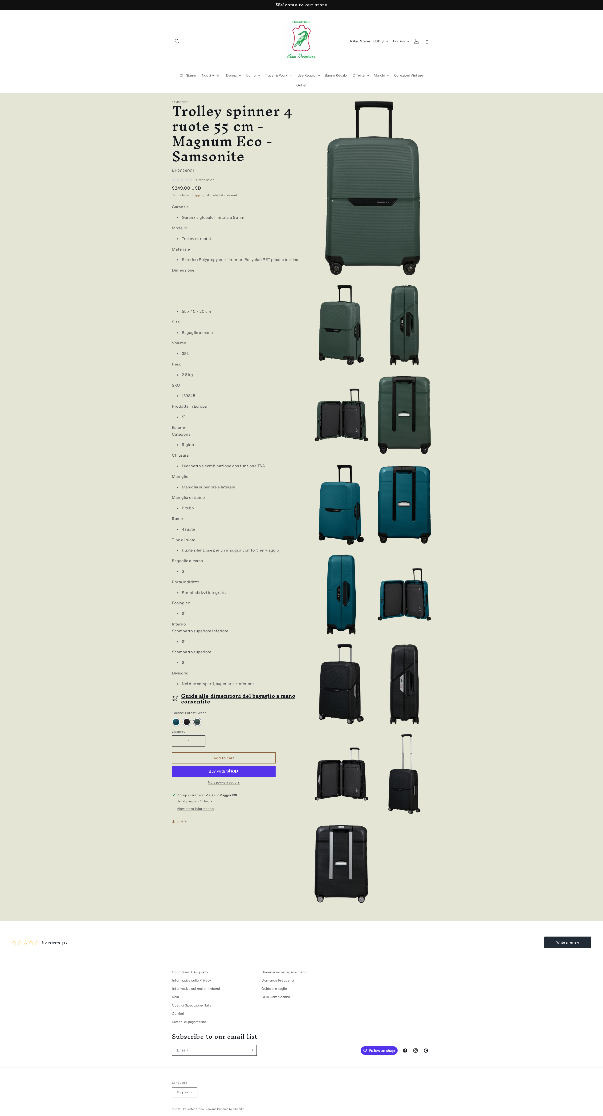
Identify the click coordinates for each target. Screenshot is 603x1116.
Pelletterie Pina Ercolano (200, 1109)
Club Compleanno (275, 997)
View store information (195, 808)
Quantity (178, 731)
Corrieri (178, 1013)
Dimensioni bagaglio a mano (284, 972)
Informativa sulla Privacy (191, 980)
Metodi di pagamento (189, 1022)
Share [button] (182, 821)
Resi (175, 997)
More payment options (224, 782)
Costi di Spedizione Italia (192, 1005)
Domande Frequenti (277, 980)
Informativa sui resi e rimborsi (196, 988)
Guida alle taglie (274, 988)
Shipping (198, 195)
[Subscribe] (251, 1050)
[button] (177, 41)
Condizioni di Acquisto (190, 972)
